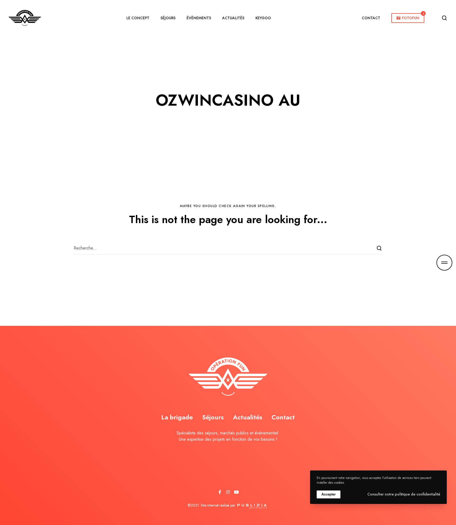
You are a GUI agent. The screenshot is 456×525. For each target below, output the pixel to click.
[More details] (444, 263)
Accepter (328, 494)
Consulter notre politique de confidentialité (403, 494)
